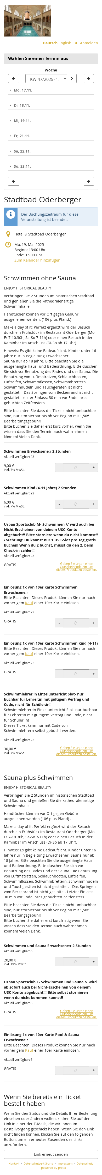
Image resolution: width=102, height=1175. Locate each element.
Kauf (29, 602)
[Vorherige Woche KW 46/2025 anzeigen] (13, 78)
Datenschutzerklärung (38, 1163)
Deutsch (50, 42)
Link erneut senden (51, 1154)
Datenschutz (85, 1163)
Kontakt (14, 1163)
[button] (51, 90)
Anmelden (88, 42)
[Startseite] (27, 21)
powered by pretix (53, 1168)
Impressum (65, 1163)
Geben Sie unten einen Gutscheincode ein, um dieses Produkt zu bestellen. (76, 567)
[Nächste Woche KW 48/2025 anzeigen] (89, 78)
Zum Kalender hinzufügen (37, 260)
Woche (51, 70)
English (65, 42)
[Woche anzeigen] (71, 78)
